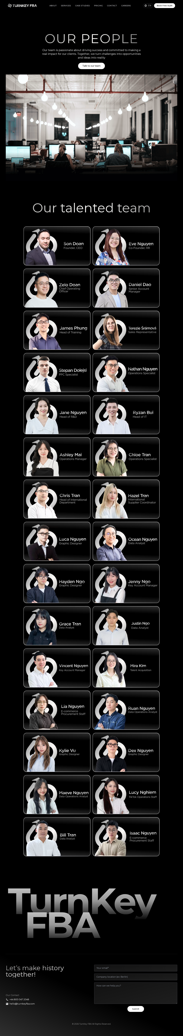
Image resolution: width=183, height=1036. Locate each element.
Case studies (82, 5)
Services (66, 5)
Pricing (98, 5)
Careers (126, 5)
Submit (135, 1009)
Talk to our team (91, 66)
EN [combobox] (149, 5)
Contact (112, 5)
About (53, 5)
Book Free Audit (164, 5)
